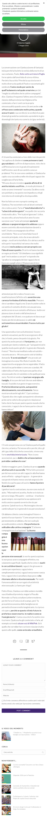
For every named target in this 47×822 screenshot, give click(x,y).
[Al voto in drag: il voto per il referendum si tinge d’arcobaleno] (6, 810)
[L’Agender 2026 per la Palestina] (6, 778)
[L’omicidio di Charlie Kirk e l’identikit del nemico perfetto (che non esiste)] (6, 789)
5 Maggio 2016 (23, 45)
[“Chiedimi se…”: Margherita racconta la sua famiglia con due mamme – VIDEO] (6, 736)
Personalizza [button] (23, 30)
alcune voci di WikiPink (27, 623)
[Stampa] (14, 641)
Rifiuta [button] (23, 24)
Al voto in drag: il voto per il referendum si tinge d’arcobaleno (27, 808)
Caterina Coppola (24, 43)
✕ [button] (44, 3)
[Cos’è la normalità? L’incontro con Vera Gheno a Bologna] (6, 768)
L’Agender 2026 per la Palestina (23, 775)
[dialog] (23, 17)
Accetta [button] (23, 19)
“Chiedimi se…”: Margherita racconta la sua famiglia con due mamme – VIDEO (27, 734)
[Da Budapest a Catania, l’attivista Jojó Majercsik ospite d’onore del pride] (6, 800)
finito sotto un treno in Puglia (32, 74)
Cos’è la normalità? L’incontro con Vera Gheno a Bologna (28, 766)
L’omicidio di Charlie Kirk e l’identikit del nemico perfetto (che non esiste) (26, 787)
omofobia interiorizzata (17, 454)
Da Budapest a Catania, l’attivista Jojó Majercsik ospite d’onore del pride (25, 797)
